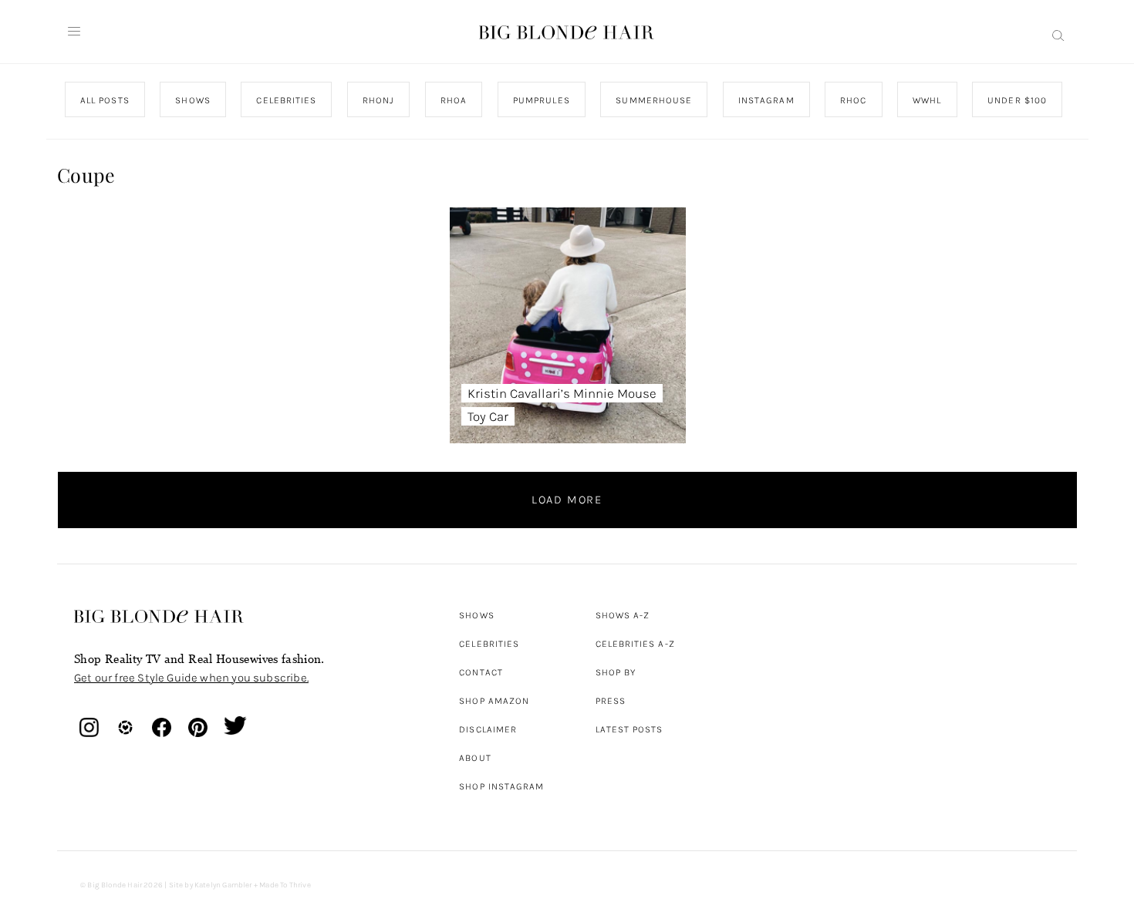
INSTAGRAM (765, 100)
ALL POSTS (105, 100)
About (475, 757)
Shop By (616, 672)
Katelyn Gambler (223, 885)
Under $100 (1017, 100)
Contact (481, 672)
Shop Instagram (501, 786)
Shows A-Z (623, 615)
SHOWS (192, 100)
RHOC (853, 100)
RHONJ (377, 100)
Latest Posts (629, 729)
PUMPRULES (540, 100)
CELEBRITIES (286, 100)
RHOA (453, 100)
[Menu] (74, 31)
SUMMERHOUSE (654, 100)
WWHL (927, 100)
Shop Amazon (494, 700)
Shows (476, 615)
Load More (567, 500)
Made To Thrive (285, 885)
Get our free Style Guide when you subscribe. (191, 678)
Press (611, 700)
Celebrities (489, 643)
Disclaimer (488, 729)
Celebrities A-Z (635, 643)
